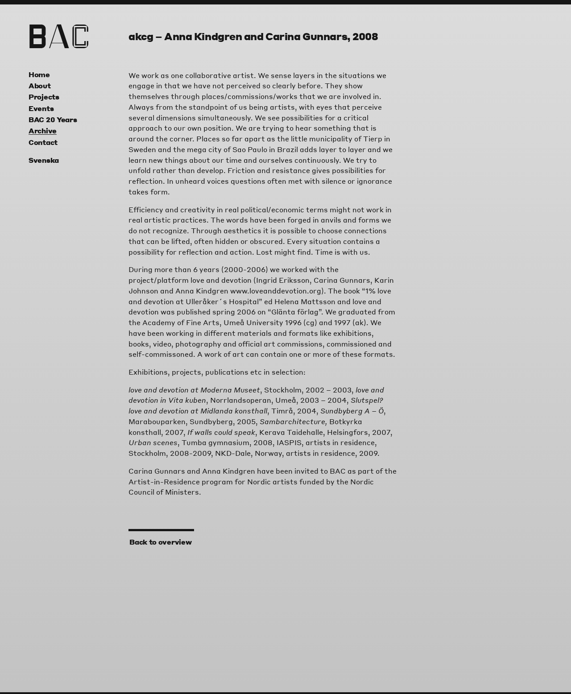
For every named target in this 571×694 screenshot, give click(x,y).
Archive (43, 131)
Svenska (44, 160)
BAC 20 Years (53, 120)
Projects (44, 97)
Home (39, 74)
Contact (43, 142)
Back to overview (159, 542)
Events (41, 108)
